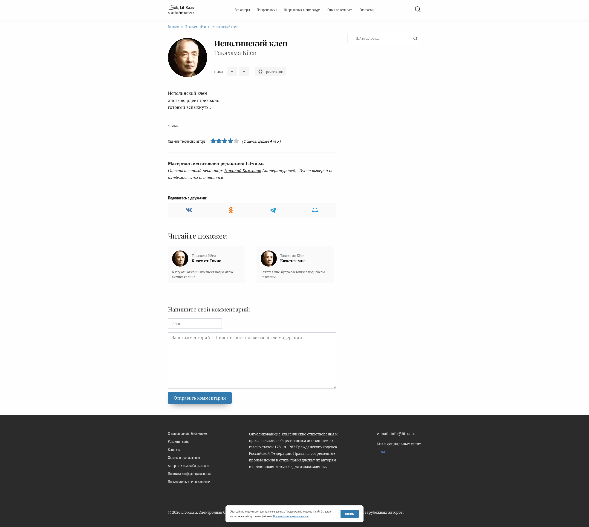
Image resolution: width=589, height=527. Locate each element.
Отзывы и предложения (184, 457)
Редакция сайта (179, 441)
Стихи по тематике (339, 9)
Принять (349, 514)
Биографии (366, 9)
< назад (173, 125)
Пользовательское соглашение (189, 481)
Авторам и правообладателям (188, 465)
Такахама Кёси (195, 26)
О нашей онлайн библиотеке (187, 433)
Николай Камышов (242, 170)
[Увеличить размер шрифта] (244, 71)
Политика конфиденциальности (189, 473)
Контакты (174, 449)
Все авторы (242, 9)
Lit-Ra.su (187, 7)
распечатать (274, 71)
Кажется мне (293, 260)
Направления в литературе (302, 9)
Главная (173, 26)
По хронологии (267, 9)
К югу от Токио (206, 260)
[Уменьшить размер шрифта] (232, 71)
